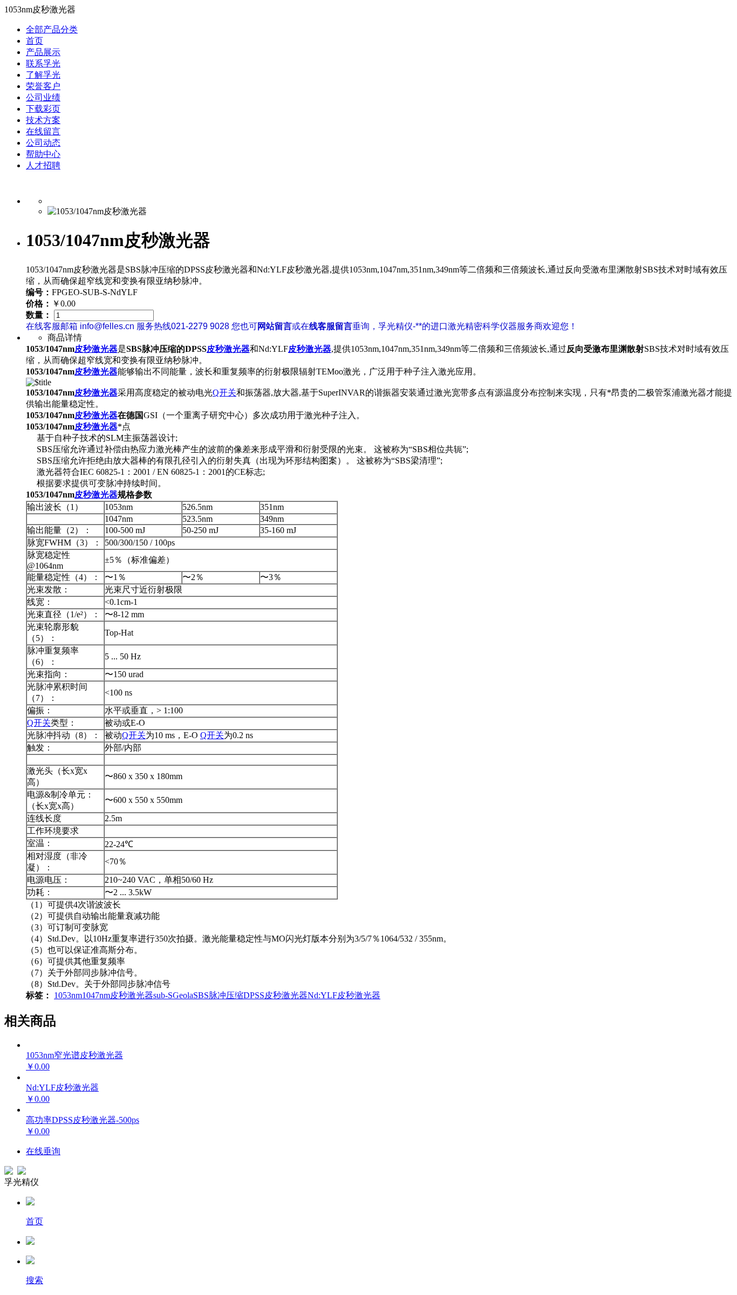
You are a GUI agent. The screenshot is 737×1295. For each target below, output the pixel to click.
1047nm (96, 995)
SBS (201, 995)
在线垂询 (43, 1151)
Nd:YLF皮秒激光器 (344, 995)
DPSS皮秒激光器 (275, 995)
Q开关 (224, 392)
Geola (183, 995)
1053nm (68, 995)
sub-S (163, 995)
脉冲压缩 (226, 995)
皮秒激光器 (96, 348)
